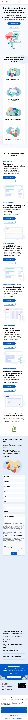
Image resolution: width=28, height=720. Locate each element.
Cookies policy (7, 718)
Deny (14, 711)
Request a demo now (14, 677)
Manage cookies (14, 715)
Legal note (21, 718)
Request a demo (14, 23)
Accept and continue (14, 708)
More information (14, 27)
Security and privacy (15, 718)
